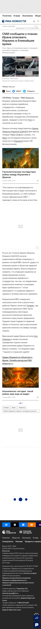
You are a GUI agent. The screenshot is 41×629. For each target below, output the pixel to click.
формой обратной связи (11, 610)
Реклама (19, 541)
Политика (6, 538)
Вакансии (6, 551)
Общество (16, 538)
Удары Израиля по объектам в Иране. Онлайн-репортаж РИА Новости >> (17, 360)
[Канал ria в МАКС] (6, 524)
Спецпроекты (7, 541)
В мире (6, 407)
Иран (4, 138)
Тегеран (30, 305)
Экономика (26, 538)
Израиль (22, 407)
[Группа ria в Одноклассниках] (32, 524)
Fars (30, 120)
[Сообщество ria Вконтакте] (23, 524)
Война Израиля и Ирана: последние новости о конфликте (21, 411)
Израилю (18, 141)
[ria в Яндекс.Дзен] (15, 524)
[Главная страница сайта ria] (13, 21)
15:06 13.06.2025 (8, 26)
